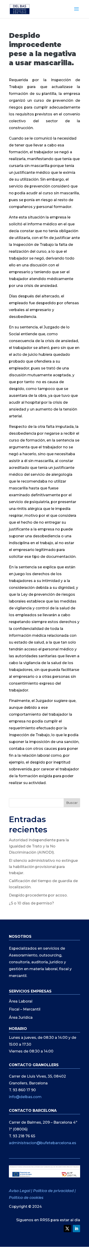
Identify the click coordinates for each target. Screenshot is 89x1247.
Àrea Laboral (20, 1001)
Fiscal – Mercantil (24, 1009)
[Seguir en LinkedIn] (76, 1228)
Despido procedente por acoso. (38, 895)
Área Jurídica (21, 1017)
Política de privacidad (53, 1191)
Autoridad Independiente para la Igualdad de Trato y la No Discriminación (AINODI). (39, 846)
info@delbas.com (25, 1097)
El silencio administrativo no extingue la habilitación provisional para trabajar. (43, 866)
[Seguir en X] (67, 1228)
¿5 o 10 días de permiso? (31, 903)
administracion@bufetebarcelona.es (42, 1143)
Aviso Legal (20, 1191)
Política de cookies (26, 1197)
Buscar (72, 803)
